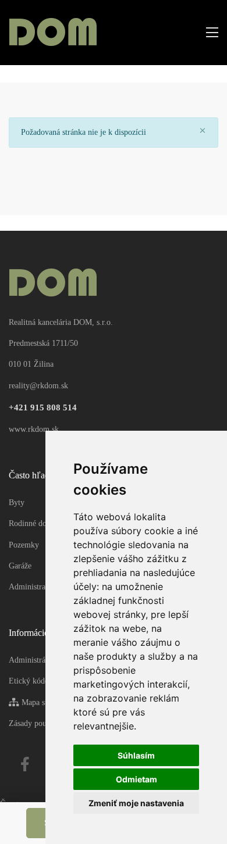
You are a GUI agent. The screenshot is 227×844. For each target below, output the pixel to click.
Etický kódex (30, 681)
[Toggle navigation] (208, 32)
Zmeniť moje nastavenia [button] (136, 803)
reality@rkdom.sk (38, 385)
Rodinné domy (33, 523)
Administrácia (32, 660)
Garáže (20, 566)
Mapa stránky (42, 702)
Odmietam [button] (136, 779)
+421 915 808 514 (43, 407)
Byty (16, 502)
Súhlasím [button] (136, 755)
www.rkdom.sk (34, 429)
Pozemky (24, 545)
